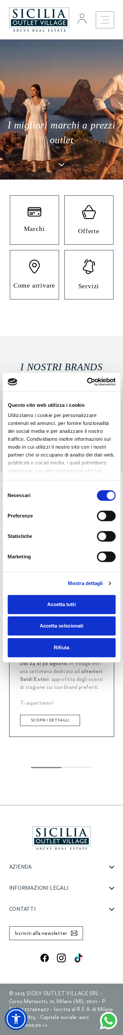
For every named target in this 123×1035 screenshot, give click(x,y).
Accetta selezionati (62, 626)
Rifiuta (61, 647)
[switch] (106, 516)
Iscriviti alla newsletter (41, 933)
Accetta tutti (61, 604)
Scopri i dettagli (50, 720)
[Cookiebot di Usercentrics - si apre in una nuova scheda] (87, 382)
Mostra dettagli (85, 583)
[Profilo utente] (82, 18)
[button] (16, 1018)
